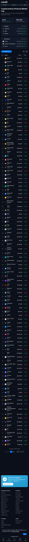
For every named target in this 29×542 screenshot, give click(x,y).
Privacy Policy (19, 521)
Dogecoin (5, 511)
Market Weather (19, 497)
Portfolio (18, 507)
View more (23, 26)
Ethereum (4, 499)
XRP (3, 509)
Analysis (17, 503)
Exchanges (18, 495)
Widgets (17, 509)
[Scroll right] (28, 5)
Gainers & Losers (19, 501)
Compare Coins (19, 511)
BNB (3, 503)
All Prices (3, 493)
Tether (4, 501)
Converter (18, 513)
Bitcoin (4, 497)
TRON (4, 513)
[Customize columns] (26, 51)
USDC (4, 507)
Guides (17, 505)
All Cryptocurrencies (6, 495)
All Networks (6, 51)
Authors (3, 523)
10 (17, 451)
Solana (4, 505)
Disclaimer (18, 523)
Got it (25, 534)
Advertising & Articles (6, 525)
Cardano (4, 515)
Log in (2, 527)
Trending (18, 499)
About (2, 521)
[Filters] (23, 51)
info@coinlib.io (14, 536)
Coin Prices (18, 493)
